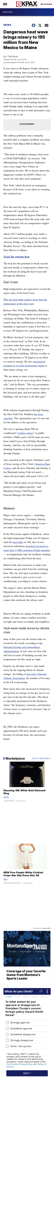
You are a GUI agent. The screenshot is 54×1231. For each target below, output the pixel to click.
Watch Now (46, 4)
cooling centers (25, 433)
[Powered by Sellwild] (46, 928)
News (7, 24)
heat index (18, 542)
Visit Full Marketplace (41, 758)
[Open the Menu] (4, 4)
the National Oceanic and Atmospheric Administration (22, 647)
